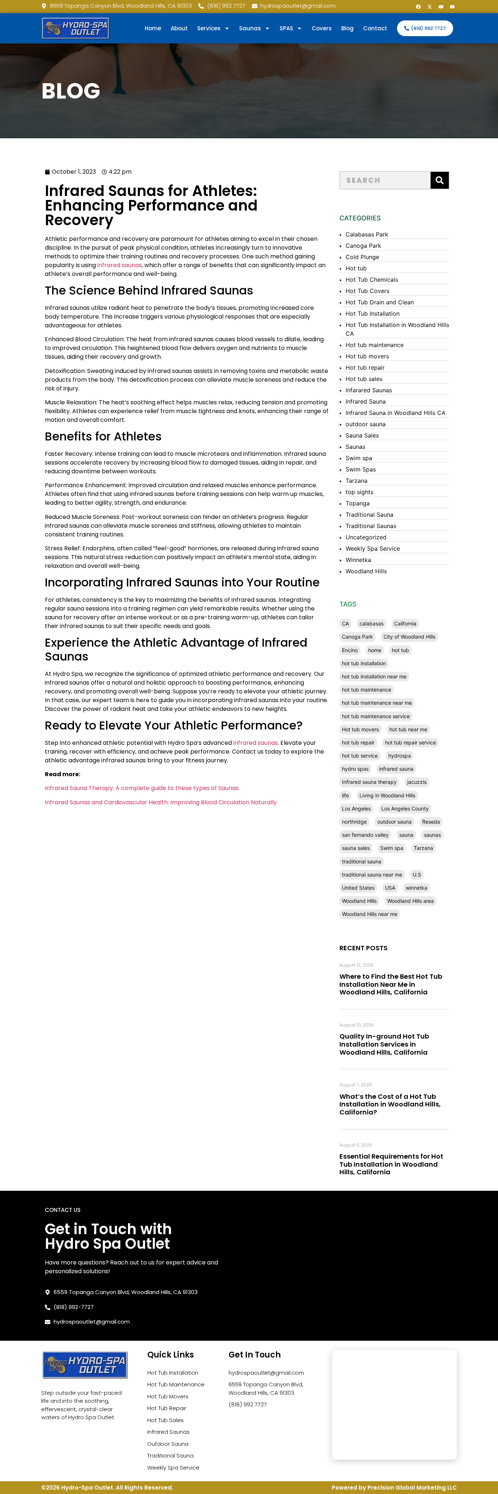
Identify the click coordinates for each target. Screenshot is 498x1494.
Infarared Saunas (369, 390)
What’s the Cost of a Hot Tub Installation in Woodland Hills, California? (390, 1104)
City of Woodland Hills (409, 637)
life (345, 795)
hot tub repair (358, 742)
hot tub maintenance (366, 689)
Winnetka (358, 559)
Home (153, 28)
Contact (375, 28)
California (405, 623)
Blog (347, 28)
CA (345, 623)
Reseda (431, 822)
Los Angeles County (405, 808)
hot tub (400, 650)
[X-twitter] (429, 6)
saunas (432, 835)
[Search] (440, 180)
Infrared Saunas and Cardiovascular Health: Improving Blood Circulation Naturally (161, 802)
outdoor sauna (366, 424)
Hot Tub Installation (373, 313)
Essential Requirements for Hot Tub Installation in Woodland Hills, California (391, 1164)
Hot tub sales (364, 378)
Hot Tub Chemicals (372, 279)
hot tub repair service (410, 742)
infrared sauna (396, 769)
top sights (359, 492)
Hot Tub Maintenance (176, 1384)
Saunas (355, 446)
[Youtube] (441, 6)
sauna (406, 835)
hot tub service (360, 755)
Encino (350, 650)
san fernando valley (365, 835)
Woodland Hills (366, 571)
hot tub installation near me (374, 676)
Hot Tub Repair (166, 1408)
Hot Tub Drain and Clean (380, 302)
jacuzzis (417, 782)
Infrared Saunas (168, 1432)
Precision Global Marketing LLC (412, 1487)
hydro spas (355, 769)
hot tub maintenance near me (377, 703)
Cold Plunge (362, 257)
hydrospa (399, 755)
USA (390, 888)
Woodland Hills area (410, 901)
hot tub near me (408, 729)
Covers (322, 28)
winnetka (416, 888)
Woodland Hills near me (369, 914)
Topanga (358, 503)
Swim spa (359, 458)
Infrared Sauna (366, 401)
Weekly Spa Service (373, 548)
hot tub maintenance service (376, 716)
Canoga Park (363, 245)
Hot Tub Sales (165, 1420)
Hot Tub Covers (367, 290)
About (179, 28)
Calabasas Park (367, 234)
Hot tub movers (367, 356)
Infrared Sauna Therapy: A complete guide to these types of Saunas (142, 788)
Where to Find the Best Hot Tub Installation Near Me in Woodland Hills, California (390, 984)
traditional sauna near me (372, 874)
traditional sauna (361, 861)
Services (209, 28)
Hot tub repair (365, 367)
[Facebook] (418, 6)
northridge (354, 822)
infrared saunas (119, 265)
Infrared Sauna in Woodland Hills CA (396, 412)
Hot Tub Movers (167, 1396)
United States (358, 888)
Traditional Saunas (371, 526)
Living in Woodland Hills (387, 795)
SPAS (286, 28)
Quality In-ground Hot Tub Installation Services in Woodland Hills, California (384, 1044)
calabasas (371, 623)
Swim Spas (361, 469)
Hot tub (356, 268)
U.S (417, 874)
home (374, 650)
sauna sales (356, 848)
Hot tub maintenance (375, 345)
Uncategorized (366, 537)
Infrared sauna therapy (369, 782)
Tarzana (356, 480)
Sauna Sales (362, 435)
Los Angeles (356, 808)
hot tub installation (364, 663)
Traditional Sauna (369, 514)
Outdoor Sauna (167, 1444)
